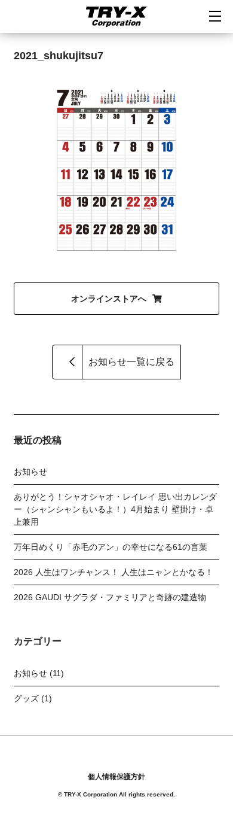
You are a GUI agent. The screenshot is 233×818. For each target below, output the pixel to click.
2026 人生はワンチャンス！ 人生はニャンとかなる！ (113, 572)
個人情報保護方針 (116, 777)
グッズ (26, 698)
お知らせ (30, 471)
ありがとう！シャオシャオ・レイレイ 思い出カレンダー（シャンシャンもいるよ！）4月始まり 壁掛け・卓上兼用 (115, 509)
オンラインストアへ (108, 298)
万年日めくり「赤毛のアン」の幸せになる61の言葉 (110, 547)
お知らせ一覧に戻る (131, 362)
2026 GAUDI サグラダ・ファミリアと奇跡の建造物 (110, 597)
